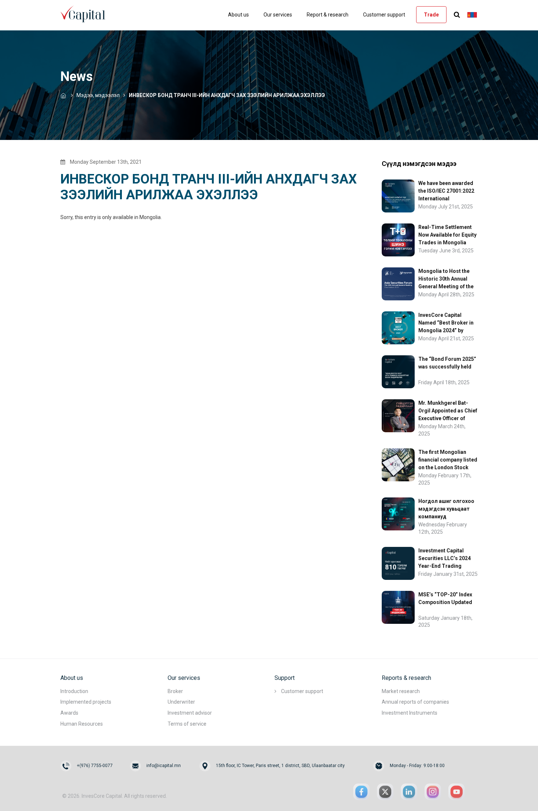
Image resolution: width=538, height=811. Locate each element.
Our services (278, 15)
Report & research (327, 15)
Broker (175, 691)
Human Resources (81, 724)
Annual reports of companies (415, 702)
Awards (69, 713)
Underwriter (181, 702)
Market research (401, 691)
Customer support (384, 15)
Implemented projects (85, 702)
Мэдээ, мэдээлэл (98, 95)
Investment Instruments (409, 713)
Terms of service (187, 724)
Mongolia (150, 217)
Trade (431, 15)
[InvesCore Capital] (86, 13)
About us (238, 15)
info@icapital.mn (163, 765)
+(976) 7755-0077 (95, 765)
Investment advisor (190, 713)
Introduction (74, 691)
